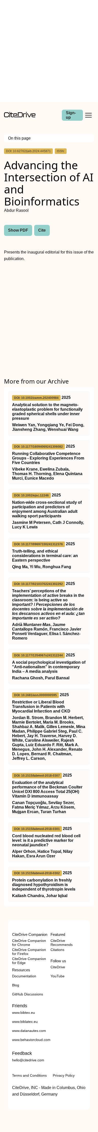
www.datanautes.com (29, 1031)
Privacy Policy (64, 1075)
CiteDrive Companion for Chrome (29, 943)
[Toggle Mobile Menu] (88, 115)
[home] (19, 116)
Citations (57, 950)
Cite (42, 230)
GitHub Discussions (27, 994)
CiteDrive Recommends (62, 943)
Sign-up (71, 115)
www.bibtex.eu (23, 1013)
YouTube (58, 976)
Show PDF (18, 230)
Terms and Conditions (29, 1075)
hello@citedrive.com (28, 1060)
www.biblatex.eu (25, 1022)
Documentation (24, 976)
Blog (15, 985)
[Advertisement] (49, 51)
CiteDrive (58, 967)
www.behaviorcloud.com (31, 1040)
